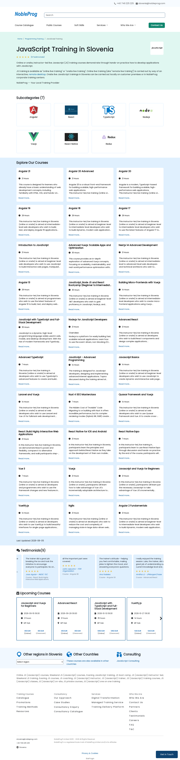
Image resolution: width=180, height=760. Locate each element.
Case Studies (62, 702)
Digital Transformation (106, 697)
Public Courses (54, 25)
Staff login (90, 758)
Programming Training (34, 39)
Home (20, 39)
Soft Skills (79, 25)
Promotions (23, 702)
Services (101, 25)
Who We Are (127, 25)
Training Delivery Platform (108, 706)
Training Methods (27, 706)
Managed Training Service (107, 702)
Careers (134, 720)
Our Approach (62, 697)
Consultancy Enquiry (66, 707)
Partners (134, 706)
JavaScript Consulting (128, 660)
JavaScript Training (54, 39)
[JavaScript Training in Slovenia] (28, 14)
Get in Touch (166, 754)
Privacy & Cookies (90, 753)
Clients (133, 711)
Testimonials (137, 715)
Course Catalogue (24, 25)
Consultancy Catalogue (68, 711)
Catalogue (22, 697)
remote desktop (37, 74)
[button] (160, 618)
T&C (131, 729)
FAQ (131, 724)
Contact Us (157, 25)
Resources (22, 711)
